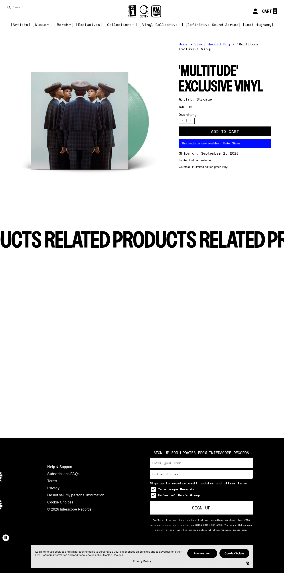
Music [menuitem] (40, 24)
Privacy (53, 488)
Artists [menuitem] (20, 24)
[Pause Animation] (6, 538)
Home (183, 44)
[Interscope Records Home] (142, 11)
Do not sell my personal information (75, 495)
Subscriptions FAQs (63, 474)
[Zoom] (89, 120)
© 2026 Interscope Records (69, 509)
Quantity (188, 114)
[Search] (10, 7)
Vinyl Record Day (212, 44)
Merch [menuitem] (62, 24)
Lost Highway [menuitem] (258, 24)
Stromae (204, 99)
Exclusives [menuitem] (89, 24)
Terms (52, 481)
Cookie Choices (60, 502)
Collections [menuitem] (119, 24)
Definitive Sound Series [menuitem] (213, 24)
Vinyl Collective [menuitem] (160, 24)
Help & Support (59, 467)
